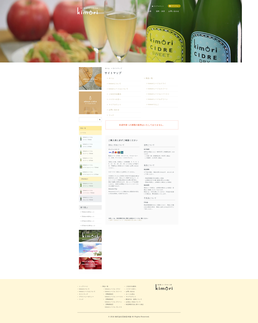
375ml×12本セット (89, 225)
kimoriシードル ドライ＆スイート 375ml (91, 173)
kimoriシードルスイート (158, 89)
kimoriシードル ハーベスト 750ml (89, 192)
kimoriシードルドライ (157, 83)
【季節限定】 (84, 179)
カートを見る (130, 294)
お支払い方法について (133, 302)
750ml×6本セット (88, 216)
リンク (111, 115)
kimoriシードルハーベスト (159, 94)
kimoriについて (115, 83)
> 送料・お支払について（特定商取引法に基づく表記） (125, 220)
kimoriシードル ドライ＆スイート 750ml (91, 166)
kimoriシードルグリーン (158, 99)
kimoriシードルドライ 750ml (88, 138)
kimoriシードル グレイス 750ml (88, 199)
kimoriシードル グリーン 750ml (88, 185)
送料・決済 (160, 11)
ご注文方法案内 (115, 94)
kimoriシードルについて (118, 89)
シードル (83, 132)
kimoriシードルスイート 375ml (88, 159)
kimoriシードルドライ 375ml (88, 145)
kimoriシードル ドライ (112, 289)
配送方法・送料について (134, 299)
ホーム (128, 11)
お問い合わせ (173, 11)
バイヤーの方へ (115, 99)
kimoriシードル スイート (113, 291)
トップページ (83, 286)
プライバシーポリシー (86, 296)
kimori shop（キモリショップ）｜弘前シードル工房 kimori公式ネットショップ (87, 11)
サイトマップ (83, 294)
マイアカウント (159, 6)
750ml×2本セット (88, 212)
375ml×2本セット (88, 221)
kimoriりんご (153, 104)
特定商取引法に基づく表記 (135, 304)
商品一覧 (149, 78)
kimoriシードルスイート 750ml (88, 152)
